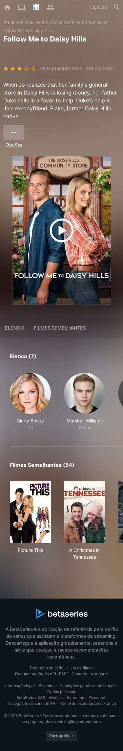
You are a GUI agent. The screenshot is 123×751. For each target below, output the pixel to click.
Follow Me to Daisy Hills (28, 30)
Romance (92, 22)
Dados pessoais (61, 691)
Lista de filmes (80, 667)
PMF (63, 673)
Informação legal (19, 685)
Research (98, 697)
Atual (8, 22)
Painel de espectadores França (87, 703)
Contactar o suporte (90, 673)
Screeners (76, 697)
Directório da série (46, 667)
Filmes (27, 22)
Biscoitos (47, 685)
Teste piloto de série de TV (31, 703)
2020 (69, 22)
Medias (56, 697)
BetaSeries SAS (30, 697)
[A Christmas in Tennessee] (84, 512)
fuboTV (49, 22)
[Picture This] (30, 512)
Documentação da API (35, 673)
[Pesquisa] (117, 7)
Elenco (14, 328)
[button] (30, 402)
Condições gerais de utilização (87, 685)
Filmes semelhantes (60, 328)
